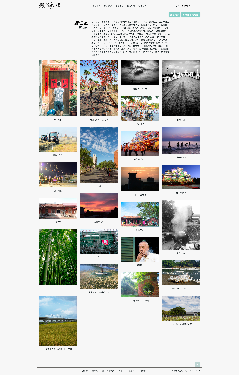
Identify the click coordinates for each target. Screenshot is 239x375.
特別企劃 (108, 6)
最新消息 (97, 6)
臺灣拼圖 (119, 6)
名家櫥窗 (131, 6)
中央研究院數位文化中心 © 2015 (185, 371)
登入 (177, 6)
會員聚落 (142, 6)
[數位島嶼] (49, 7)
